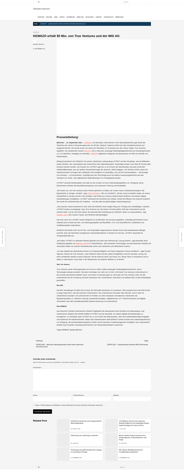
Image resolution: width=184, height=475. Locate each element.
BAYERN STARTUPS (38, 44)
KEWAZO (88, 143)
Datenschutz (109, 17)
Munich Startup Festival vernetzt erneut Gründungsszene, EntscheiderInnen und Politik (70, 447)
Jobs (56, 17)
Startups (41, 17)
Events (62, 17)
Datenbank (71, 17)
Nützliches (90, 17)
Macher (49, 17)
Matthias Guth (62, 215)
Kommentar (37, 367)
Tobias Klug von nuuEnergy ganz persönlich (57, 424)
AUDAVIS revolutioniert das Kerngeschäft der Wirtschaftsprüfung (63, 408)
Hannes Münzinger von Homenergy (54, 455)
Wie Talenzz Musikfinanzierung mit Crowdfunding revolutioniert (63, 470)
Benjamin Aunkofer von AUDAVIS (54, 401)
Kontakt (99, 17)
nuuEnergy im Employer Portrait (53, 431)
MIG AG (87, 151)
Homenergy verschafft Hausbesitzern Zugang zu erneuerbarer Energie (65, 462)
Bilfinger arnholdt (82, 243)
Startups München (76, 330)
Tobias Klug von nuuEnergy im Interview (56, 439)
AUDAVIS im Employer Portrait (53, 393)
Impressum (119, 17)
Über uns (80, 17)
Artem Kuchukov (93, 193)
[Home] (35, 17)
